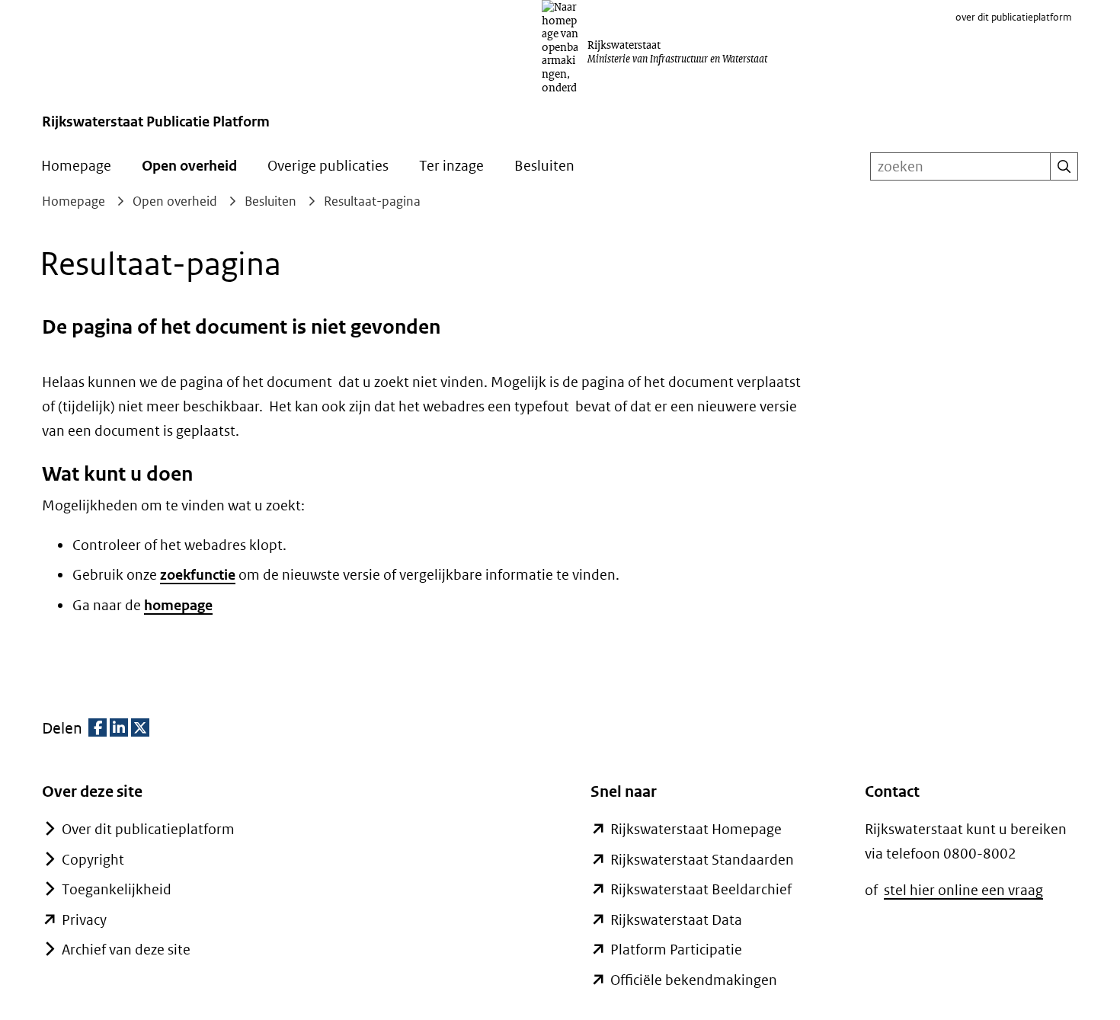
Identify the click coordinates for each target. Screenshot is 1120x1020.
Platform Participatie (676, 949)
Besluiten (544, 165)
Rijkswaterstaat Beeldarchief (701, 889)
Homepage (76, 165)
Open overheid (189, 165)
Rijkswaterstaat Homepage (696, 829)
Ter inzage (451, 165)
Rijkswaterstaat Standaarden (702, 859)
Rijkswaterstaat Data (676, 920)
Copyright (93, 859)
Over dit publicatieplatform (148, 829)
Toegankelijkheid (116, 889)
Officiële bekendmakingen (693, 980)
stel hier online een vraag (963, 890)
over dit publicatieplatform (1013, 17)
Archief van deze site (126, 949)
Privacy (84, 920)
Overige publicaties (328, 165)
